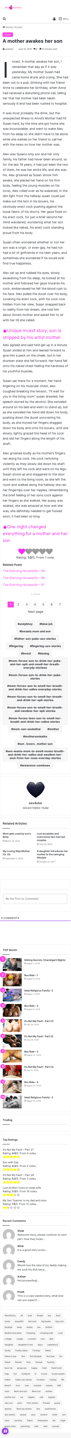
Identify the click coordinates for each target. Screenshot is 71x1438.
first (23, 1356)
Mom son (36, 1391)
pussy (57, 1403)
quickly (8, 1408)
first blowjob (36, 1356)
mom (7, 1391)
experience (52, 1344)
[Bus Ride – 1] (12, 979)
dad (51, 1339)
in (35, 1373)
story (7, 1420)
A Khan (21, 1276)
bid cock (32, 1321)
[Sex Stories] (13, 7)
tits (54, 1420)
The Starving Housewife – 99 (24, 571)
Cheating (30, 1333)
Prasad (46, 1403)
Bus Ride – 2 (31, 1005)
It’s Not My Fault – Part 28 (18, 1175)
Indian (8, 1379)
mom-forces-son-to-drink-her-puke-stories (36, 676)
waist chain (10, 1426)
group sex (22, 1368)
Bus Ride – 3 (31, 1051)
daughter (9, 1344)
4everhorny (10, 1315)
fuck (28, 1362)
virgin (63, 1420)
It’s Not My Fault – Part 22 (38, 1036)
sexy (33, 1414)
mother (54, 729)
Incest (18, 27)
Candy (21, 1261)
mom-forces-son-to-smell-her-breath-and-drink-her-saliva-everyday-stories (36, 687)
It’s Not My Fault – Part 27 (18, 1149)
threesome (43, 1420)
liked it (8, 1385)
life (62, 1379)
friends (18, 1362)
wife (36, 1426)
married (37, 1385)
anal (30, 1315)
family (8, 1350)
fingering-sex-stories (46, 646)
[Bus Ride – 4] (12, 1086)
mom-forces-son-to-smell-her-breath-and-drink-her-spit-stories (36, 698)
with (45, 1426)
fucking (50, 1362)
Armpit (40, 1315)
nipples (31, 1397)
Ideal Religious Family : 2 (38, 990)
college (8, 1339)
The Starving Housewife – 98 (24, 578)
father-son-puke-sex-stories (36, 638)
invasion (41, 1379)
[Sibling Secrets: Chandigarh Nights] (12, 964)
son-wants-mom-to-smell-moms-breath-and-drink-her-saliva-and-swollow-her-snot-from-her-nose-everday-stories (36, 754)
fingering (17, 646)
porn (20, 1403)
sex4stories (50, 1408)
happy (34, 1368)
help (7, 1373)
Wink (20, 1246)
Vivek (20, 1230)
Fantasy (36, 1350)
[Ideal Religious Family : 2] (12, 995)
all (22, 1315)
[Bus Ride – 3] (12, 1056)
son (64, 1414)
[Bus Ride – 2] (12, 1010)
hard (44, 1368)
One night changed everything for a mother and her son (35, 533)
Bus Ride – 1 (31, 975)
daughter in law (25, 1344)
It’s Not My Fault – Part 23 (38, 1021)
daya (40, 1344)
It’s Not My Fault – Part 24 (38, 1066)
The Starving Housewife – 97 (24, 585)
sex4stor (9, 49)
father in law (11, 1356)
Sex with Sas (10, 1162)
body (19, 1327)
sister (54, 1414)
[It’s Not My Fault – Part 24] (12, 1071)
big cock (59, 1321)
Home (9, 27)
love (18, 1385)
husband (26, 1373)
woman (55, 1426)
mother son (10, 1397)
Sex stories (10, 1414)
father (48, 1350)
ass (49, 1315)
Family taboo (21, 1350)
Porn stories (32, 1403)
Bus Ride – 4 (31, 1082)
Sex (38, 1408)
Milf (59, 1385)
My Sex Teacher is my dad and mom (25, 1200)
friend (7, 1362)
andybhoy (26, 624)
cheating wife (46, 1333)
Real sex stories (24, 1408)
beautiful (19, 1321)
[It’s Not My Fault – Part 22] (12, 1040)
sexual (23, 1414)
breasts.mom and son (36, 631)
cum (42, 1339)
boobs (30, 1327)
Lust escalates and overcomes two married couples (51, 837)
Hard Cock (56, 1368)
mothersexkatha (36, 736)
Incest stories (58, 1373)
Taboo (30, 1420)
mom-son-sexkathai (26, 729)
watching (25, 1426)
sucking (18, 1420)
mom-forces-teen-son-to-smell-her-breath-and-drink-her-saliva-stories (36, 720)
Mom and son (20, 1391)
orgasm (51, 1397)
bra (38, 1327)
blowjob (8, 1327)
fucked (39, 1362)
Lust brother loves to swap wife (22, 1187)
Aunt (58, 1315)
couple (20, 1339)
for (60, 1356)
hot (15, 1373)
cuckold (32, 1339)
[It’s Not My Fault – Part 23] (12, 1025)
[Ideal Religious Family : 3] (12, 1102)
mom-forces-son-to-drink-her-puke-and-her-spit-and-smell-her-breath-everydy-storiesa (36, 664)
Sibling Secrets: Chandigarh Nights (44, 959)
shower (43, 1414)
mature (49, 1385)
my (21, 1397)
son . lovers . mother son (36, 743)
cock (60, 1333)
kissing (44, 653)
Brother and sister (13, 1333)
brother (48, 1327)
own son (9, 1403)
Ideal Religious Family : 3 (38, 1097)
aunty (7, 1321)
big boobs (46, 1321)
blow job (47, 624)
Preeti (20, 1291)
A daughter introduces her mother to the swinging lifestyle (52, 854)
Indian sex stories (23, 1379)
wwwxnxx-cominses (36, 765)
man (27, 1385)
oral (41, 1397)
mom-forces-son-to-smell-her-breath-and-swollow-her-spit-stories (36, 709)
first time (50, 1356)
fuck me (8, 1368)
